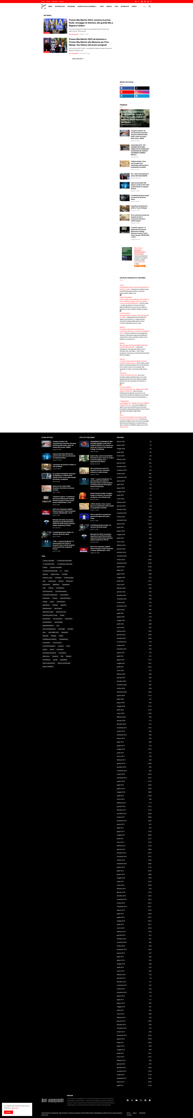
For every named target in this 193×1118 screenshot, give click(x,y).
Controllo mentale (60, 591)
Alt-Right (64, 574)
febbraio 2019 (134, 760)
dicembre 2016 (134, 853)
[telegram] (145, 1)
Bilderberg (56, 584)
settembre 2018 (134, 778)
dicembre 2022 (134, 595)
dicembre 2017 (134, 810)
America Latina (47, 577)
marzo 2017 (134, 842)
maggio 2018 (134, 792)
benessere (65, 632)
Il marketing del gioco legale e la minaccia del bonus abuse (140, 197)
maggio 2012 (134, 1049)
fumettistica (46, 660)
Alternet (122, 359)
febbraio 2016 (134, 888)
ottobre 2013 (134, 989)
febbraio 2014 (134, 974)
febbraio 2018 (134, 803)
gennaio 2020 (134, 720)
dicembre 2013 (134, 982)
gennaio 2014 (134, 978)
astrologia (61, 629)
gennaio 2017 (134, 849)
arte (58, 625)
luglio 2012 (134, 1042)
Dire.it (121, 415)
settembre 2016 (134, 863)
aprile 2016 (134, 881)
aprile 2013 (134, 1010)
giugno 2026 (134, 445)
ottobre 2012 (134, 1032)
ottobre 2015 (134, 903)
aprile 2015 (134, 924)
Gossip (45, 601)
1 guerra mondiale (48, 560)
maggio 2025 (134, 491)
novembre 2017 (134, 813)
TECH (116, 6)
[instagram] (150, 1)
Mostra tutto (124, 427)
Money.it (122, 327)
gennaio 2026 (134, 463)
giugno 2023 (134, 574)
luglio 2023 (134, 570)
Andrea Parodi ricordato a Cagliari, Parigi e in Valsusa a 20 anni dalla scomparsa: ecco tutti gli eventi (101, 495)
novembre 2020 (134, 685)
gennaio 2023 (134, 592)
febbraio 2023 (134, 588)
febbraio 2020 (134, 717)
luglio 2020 (134, 699)
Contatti (61, 1)
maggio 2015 (134, 921)
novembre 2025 (134, 470)
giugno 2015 (134, 917)
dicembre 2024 (134, 509)
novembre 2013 (134, 985)
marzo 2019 (134, 756)
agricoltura (46, 605)
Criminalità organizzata (50, 595)
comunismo (46, 642)
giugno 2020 (134, 702)
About (48, 1)
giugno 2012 (134, 1046)
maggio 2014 (134, 964)
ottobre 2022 (134, 602)
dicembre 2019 (134, 724)
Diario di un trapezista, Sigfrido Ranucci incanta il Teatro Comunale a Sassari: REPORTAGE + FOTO (64, 511)
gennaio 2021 (134, 677)
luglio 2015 (134, 913)
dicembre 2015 (134, 896)
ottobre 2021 (134, 645)
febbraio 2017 (134, 846)
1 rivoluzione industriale (64, 560)
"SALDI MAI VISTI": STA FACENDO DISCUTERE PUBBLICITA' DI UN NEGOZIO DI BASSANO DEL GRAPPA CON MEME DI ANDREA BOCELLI (140, 149)
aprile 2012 (134, 1053)
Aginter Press (55, 574)
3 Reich (45, 567)
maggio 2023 (134, 577)
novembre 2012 (134, 1028)
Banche (61, 581)
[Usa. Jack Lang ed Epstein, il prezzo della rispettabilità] (125, 176)
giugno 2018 (134, 788)
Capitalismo (66, 584)
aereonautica (61, 601)
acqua (52, 601)
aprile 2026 (134, 452)
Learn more (14, 1108)
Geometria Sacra (65, 598)
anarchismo (46, 619)
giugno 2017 (134, 831)
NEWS (50, 6)
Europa (55, 598)
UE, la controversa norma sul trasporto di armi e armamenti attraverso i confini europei (140, 218)
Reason (122, 343)
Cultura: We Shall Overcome (128, 375)
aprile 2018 (134, 795)
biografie (45, 636)
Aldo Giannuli (138, 248)
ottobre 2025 (134, 473)
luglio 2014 (134, 956)
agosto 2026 (134, 441)
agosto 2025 (134, 481)
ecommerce (62, 653)
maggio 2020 (134, 706)
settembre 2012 (134, 1035)
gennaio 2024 (134, 549)
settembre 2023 (134, 563)
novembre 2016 (134, 856)
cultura (45, 649)
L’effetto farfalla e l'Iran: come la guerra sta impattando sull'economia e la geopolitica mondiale (140, 164)
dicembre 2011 (134, 1067)
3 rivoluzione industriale (50, 571)
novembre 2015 (134, 899)
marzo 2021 (134, 670)
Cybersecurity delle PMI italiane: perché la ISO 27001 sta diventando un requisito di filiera (140, 185)
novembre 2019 (134, 728)
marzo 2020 (134, 713)
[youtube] (142, 1)
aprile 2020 (134, 710)
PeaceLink (123, 373)
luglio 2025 (134, 484)
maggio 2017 (134, 835)
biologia (53, 636)
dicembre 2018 (134, 767)
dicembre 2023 (134, 552)
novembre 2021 (134, 642)
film (62, 656)
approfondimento (48, 625)
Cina (44, 588)
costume (60, 646)
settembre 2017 (134, 821)
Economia (71, 6)
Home (43, 1)
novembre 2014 (134, 942)
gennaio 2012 (134, 1064)
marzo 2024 (134, 542)
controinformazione (49, 646)
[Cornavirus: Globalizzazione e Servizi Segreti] (127, 248)
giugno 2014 (134, 960)
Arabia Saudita (68, 577)
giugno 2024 (134, 531)
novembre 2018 (134, 770)
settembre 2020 (134, 692)
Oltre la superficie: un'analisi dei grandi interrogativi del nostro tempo (100, 516)
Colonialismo (60, 588)
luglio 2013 (134, 999)
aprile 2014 (134, 967)
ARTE (102, 6)
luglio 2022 (134, 613)
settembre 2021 (134, 649)
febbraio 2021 (134, 674)
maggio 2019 (134, 749)
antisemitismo (47, 622)
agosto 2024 (134, 524)
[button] (145, 7)
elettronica (46, 656)
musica (109, 6)
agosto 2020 (134, 695)
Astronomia (52, 581)
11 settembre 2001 (48, 564)
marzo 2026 (134, 456)
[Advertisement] (134, 45)
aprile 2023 (134, 581)
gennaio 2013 (134, 1021)
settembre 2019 (134, 735)
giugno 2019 (134, 745)
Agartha (45, 574)
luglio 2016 (134, 871)
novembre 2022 (134, 599)
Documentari (64, 595)
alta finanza (58, 608)
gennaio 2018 (134, 806)
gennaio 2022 (134, 634)
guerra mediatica (48, 666)
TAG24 (122, 285)
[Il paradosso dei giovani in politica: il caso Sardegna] (125, 208)
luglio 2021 (134, 656)
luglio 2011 (134, 1085)
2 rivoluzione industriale (64, 564)
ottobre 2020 (134, 688)
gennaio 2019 (134, 763)
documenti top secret (49, 653)
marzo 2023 (134, 584)
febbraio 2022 (134, 631)
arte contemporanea (49, 629)
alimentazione (47, 608)
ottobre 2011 (134, 1074)
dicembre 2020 (134, 681)
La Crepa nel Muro (125, 387)
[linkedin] (148, 1)
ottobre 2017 (134, 817)
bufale (61, 636)
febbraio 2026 (134, 459)
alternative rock (61, 612)
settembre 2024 (134, 520)
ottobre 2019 (134, 731)
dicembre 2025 (134, 466)
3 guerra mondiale (55, 567)
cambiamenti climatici (49, 639)
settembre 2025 (134, 477)
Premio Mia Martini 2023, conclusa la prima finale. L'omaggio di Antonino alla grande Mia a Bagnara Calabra (91, 23)
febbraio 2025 (134, 502)
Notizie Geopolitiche (126, 297)
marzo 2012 (134, 1057)
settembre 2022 (134, 606)
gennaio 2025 (134, 506)
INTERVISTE (125, 6)
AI (61, 571)
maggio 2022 (134, 620)
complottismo (63, 639)
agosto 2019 (134, 738)
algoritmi (63, 605)
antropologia (58, 622)
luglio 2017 (134, 828)
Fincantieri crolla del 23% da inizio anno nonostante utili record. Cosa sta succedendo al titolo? (134, 331)
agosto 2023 (134, 567)
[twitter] (138, 1)
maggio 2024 (134, 534)
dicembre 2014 (134, 939)
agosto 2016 (134, 867)
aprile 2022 (134, 624)
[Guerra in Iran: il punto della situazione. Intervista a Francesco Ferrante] (46, 488)
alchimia (55, 605)
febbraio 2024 (134, 545)
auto (44, 632)
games (55, 660)
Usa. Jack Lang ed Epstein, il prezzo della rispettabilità (140, 175)
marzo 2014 (134, 971)
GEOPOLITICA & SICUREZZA (87, 6)
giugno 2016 (134, 874)
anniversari (68, 619)
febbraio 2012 (134, 1060)
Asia (44, 581)
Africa (66, 571)
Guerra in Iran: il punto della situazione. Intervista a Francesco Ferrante (63, 488)
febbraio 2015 (134, 931)
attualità (70, 629)
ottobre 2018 (134, 774)
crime (68, 646)
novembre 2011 (134, 1071)
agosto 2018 (134, 781)
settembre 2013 (134, 992)
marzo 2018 (134, 799)
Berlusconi (69, 581)
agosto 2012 (134, 1039)
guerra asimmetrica (49, 663)
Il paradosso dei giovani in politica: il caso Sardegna (139, 207)
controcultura (57, 642)
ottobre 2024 (134, 516)
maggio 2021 (134, 663)
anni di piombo (57, 619)
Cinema (50, 588)
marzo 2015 (134, 928)
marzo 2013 (134, 1014)
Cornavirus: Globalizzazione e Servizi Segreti (140, 252)
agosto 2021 (134, 652)
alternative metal (48, 612)
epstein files (60, 6)
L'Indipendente (124, 401)
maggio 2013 (134, 1007)
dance (52, 649)
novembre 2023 (134, 556)
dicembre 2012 (134, 1024)
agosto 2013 (134, 996)
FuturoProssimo (125, 313)
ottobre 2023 (134, 559)
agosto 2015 (134, 910)
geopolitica (63, 660)
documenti (60, 649)
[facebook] (135, 1)
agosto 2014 (134, 953)
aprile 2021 (134, 667)
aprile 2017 (134, 838)
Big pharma (46, 584)
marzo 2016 (134, 885)
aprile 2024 (134, 538)
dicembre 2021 (134, 638)
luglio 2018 (134, 785)
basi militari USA (54, 632)
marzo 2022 (134, 627)
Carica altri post (77, 58)
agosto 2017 (134, 824)
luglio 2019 (134, 742)
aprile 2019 (134, 753)
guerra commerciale (64, 663)
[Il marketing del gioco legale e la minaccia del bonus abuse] (125, 198)
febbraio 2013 (134, 1017)
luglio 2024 (134, 527)
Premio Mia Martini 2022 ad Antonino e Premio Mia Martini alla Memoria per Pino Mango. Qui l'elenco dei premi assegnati (89, 42)
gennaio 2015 (134, 935)
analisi (62, 615)
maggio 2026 (134, 448)
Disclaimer (54, 1)
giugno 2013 (134, 1003)
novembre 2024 (134, 513)
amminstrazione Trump (50, 615)
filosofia (68, 656)
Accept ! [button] (8, 1112)
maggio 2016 (134, 878)
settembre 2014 (134, 949)
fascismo (55, 656)
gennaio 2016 (134, 892)
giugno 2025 (134, 488)
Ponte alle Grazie (139, 262)
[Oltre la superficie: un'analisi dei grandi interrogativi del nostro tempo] (84, 517)
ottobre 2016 (134, 860)
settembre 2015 (134, 906)
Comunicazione (47, 591)
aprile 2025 (134, 495)
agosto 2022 (134, 609)
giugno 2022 (134, 617)
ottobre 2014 (134, 946)
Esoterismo (46, 598)
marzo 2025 (134, 499)
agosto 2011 (134, 1082)
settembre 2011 (134, 1078)
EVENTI (134, 6)
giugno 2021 (134, 660)
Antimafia (58, 577)
